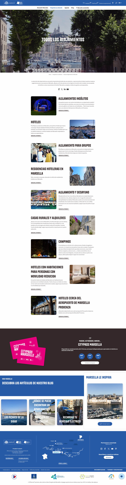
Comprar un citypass (90, 362)
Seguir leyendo (63, 110)
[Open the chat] (122, 476)
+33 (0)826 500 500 (23, 458)
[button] (116, 3)
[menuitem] (14, 3)
